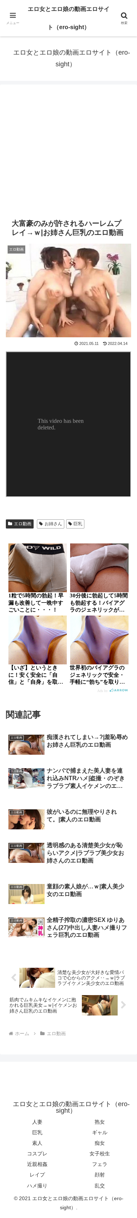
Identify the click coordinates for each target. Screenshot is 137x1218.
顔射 (100, 1175)
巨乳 (77, 523)
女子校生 (100, 1153)
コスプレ (37, 1153)
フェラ (99, 1164)
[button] (122, 992)
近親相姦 (37, 1164)
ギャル (99, 1132)
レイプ (37, 1175)
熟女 (100, 1122)
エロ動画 (22, 523)
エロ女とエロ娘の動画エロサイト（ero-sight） (69, 18)
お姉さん (53, 523)
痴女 (100, 1143)
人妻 (37, 1122)
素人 (37, 1143)
